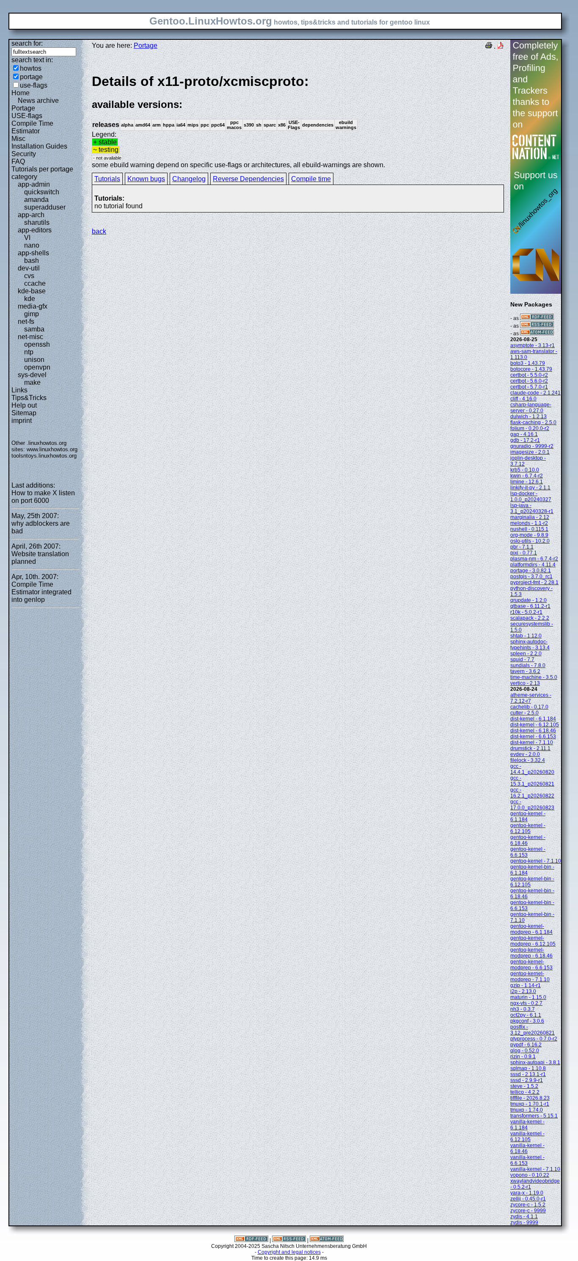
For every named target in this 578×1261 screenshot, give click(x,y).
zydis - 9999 (524, 1222)
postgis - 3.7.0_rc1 (531, 576)
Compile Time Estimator (32, 127)
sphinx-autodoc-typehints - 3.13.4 (530, 645)
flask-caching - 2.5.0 (533, 422)
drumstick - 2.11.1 (530, 748)
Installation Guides (39, 146)
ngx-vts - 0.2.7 (526, 1003)
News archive (38, 100)
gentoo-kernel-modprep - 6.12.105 (533, 941)
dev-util (29, 268)
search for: (27, 43)
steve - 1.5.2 (524, 1086)
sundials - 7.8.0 (527, 665)
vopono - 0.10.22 (529, 1175)
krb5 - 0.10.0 (524, 470)
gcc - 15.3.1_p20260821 (532, 781)
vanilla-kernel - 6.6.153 (527, 1160)
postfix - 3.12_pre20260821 (532, 1030)
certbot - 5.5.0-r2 (529, 375)
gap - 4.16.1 (524, 434)
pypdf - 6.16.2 (526, 1045)
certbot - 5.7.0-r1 (529, 387)
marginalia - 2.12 (529, 517)
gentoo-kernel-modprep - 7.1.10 (530, 976)
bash (31, 260)
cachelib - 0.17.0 (529, 707)
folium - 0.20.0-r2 (529, 428)
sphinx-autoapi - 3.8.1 (535, 1062)
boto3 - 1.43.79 (527, 363)
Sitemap (23, 413)
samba (34, 329)
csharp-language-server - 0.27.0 (530, 408)
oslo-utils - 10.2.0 (530, 541)
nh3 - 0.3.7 (522, 1009)
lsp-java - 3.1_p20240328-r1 (531, 508)
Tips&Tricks (29, 397)
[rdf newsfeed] (537, 318)
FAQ (18, 161)
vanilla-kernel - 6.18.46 (527, 1148)
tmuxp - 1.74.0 (526, 1110)
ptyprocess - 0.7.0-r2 (533, 1039)
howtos (30, 68)
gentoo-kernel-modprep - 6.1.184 (531, 929)
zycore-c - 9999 (528, 1211)
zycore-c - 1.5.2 (527, 1205)
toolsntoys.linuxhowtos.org (44, 456)
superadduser (45, 207)
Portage (23, 108)
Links (19, 390)
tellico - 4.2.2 (524, 1092)
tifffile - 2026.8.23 (530, 1098)
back (99, 231)
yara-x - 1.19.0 (526, 1193)
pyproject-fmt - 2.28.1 (534, 582)
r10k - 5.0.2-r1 (526, 612)
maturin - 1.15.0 (528, 997)
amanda (36, 199)
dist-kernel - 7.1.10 (531, 742)
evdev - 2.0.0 (525, 754)
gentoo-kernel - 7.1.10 (535, 861)
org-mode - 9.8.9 (529, 535)
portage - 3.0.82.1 (530, 571)
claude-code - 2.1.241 (535, 393)
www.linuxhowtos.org (52, 449)
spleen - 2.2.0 (526, 654)
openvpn (37, 367)
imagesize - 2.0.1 (530, 452)
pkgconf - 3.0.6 (527, 1021)
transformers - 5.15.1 (534, 1116)
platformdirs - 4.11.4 (533, 565)
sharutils (37, 222)
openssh (37, 344)
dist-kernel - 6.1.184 (533, 719)
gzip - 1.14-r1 (525, 985)
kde (29, 298)
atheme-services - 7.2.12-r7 (530, 698)
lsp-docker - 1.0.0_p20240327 (530, 496)
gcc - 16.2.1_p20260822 (532, 793)
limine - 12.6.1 (526, 482)
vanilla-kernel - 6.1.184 (527, 1125)
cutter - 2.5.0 (524, 713)
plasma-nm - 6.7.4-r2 (534, 559)
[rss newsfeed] (537, 326)
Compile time (311, 178)
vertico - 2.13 (525, 683)
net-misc (30, 336)
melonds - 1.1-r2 (529, 523)
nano (31, 245)
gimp (31, 313)
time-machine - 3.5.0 (533, 677)
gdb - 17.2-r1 (525, 440)
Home (20, 93)
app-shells (33, 253)
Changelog (189, 178)
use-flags (33, 85)
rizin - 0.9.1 (523, 1057)
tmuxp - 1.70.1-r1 (529, 1104)
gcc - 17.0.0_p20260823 (532, 805)
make (32, 382)
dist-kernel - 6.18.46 (533, 731)
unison (34, 359)
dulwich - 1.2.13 (528, 416)
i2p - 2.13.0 (523, 991)
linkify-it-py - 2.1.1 (530, 488)
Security (23, 153)
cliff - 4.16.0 (523, 399)
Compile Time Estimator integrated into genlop (41, 592)
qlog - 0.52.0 (524, 1051)
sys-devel (32, 374)
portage (31, 76)
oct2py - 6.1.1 (525, 1015)
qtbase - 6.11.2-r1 (530, 606)
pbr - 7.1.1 (522, 547)
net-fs (26, 321)
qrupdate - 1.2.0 (528, 600)
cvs (29, 275)
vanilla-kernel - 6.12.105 (527, 1136)
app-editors (35, 230)
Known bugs (146, 178)
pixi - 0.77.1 (523, 553)
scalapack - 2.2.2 (529, 618)
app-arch (31, 214)
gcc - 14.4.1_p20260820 (532, 769)
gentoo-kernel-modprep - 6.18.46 (531, 953)
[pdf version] (500, 46)
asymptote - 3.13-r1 (532, 345)
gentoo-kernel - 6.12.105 (527, 828)
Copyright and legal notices (289, 1252)
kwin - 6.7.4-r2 (526, 476)
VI (27, 237)
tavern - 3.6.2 (525, 671)
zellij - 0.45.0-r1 (528, 1199)
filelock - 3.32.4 (527, 760)
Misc (18, 138)
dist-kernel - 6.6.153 (533, 736)
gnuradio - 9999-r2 (531, 446)
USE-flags (26, 115)
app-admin (34, 184)
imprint (21, 420)
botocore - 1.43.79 (531, 369)
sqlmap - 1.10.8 (528, 1068)
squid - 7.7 (522, 659)
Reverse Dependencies (248, 178)
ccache (35, 283)
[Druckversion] (488, 46)
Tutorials (107, 178)
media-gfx (32, 306)
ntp (28, 352)
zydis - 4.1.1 (524, 1217)
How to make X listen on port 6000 (43, 496)
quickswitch (41, 192)
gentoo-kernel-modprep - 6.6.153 (531, 965)
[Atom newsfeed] (537, 334)
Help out (24, 405)
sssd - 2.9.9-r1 (526, 1080)
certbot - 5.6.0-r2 (529, 381)
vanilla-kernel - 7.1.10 (535, 1169)
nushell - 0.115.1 (529, 529)
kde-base (32, 291)
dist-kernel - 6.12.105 (534, 725)
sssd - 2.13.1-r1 (528, 1074)
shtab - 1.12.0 (526, 636)
